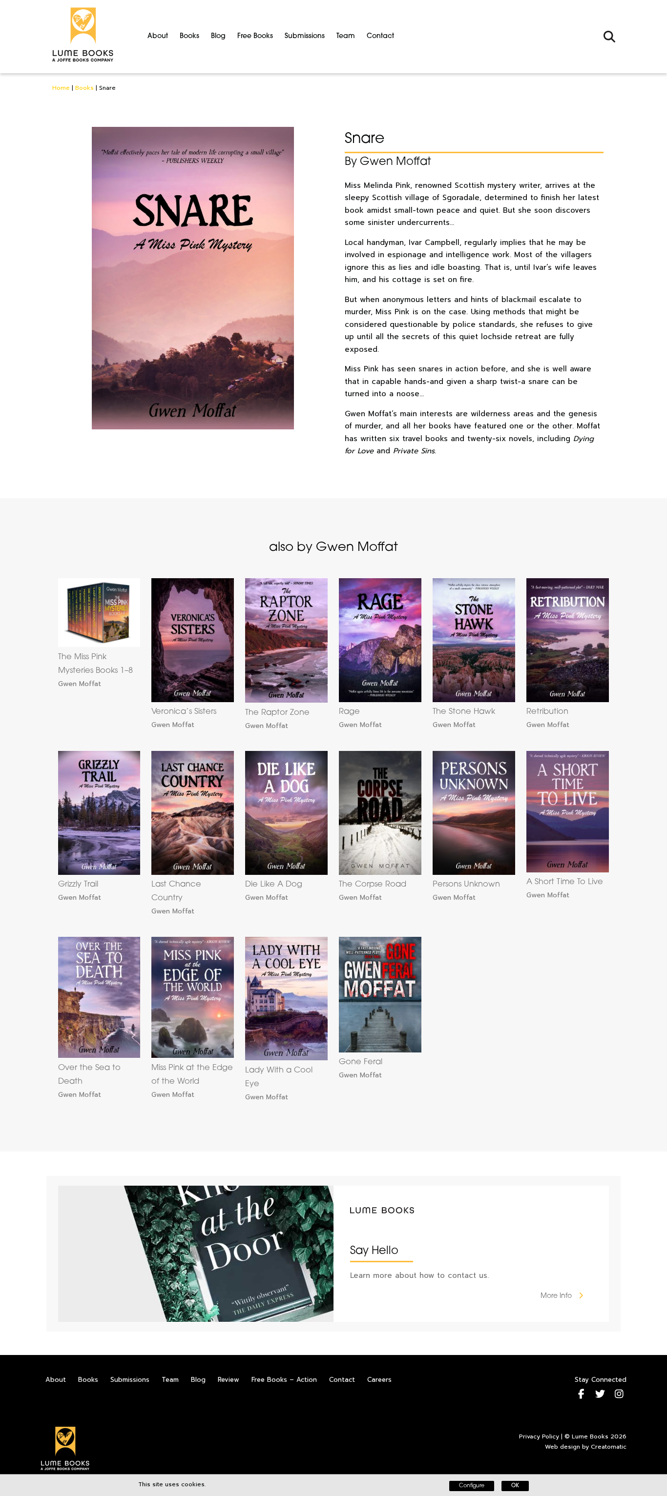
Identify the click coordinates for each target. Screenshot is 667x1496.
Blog (218, 36)
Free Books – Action (284, 1379)
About (157, 36)
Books (189, 36)
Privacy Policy (539, 1436)
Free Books (255, 36)
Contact (380, 36)
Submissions (305, 36)
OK (515, 1486)
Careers (379, 1379)
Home (61, 87)
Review (228, 1379)
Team (345, 36)
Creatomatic (608, 1446)
